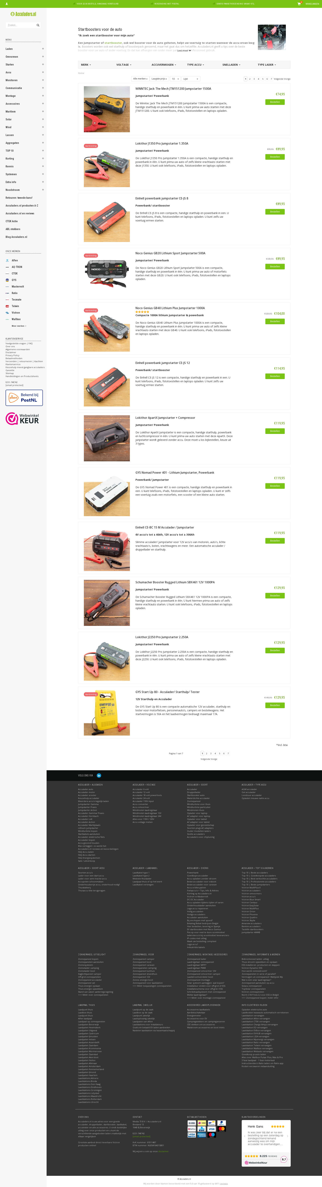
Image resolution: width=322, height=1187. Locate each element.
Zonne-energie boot (143, 979)
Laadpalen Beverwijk (88, 1024)
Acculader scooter (87, 795)
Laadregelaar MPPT (196, 965)
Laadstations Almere (88, 1078)
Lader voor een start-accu (91, 875)
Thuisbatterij (84, 887)
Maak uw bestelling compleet (201, 941)
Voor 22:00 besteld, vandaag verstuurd (98, 4)
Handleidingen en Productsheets (22, 376)
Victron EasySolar (250, 905)
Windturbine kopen (87, 831)
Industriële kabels (196, 947)
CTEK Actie (12, 221)
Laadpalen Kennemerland (91, 1069)
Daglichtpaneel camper (89, 973)
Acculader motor (86, 792)
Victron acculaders (251, 890)
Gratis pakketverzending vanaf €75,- (236, 4)
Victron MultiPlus (250, 908)
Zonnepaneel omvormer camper (203, 973)
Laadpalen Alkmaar (87, 1063)
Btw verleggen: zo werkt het (92, 845)
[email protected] (141, 1136)
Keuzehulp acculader (88, 798)
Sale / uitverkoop (86, 860)
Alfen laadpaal (85, 1018)
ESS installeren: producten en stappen (261, 965)
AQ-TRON (17, 266)
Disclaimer (11, 352)
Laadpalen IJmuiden (88, 1036)
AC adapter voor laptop (198, 816)
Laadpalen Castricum (88, 1033)
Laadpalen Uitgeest (87, 1030)
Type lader (266, 64)
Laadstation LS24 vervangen (255, 1036)
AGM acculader (249, 789)
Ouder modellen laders (199, 831)
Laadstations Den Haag (89, 1084)
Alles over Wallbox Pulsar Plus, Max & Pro (262, 1057)
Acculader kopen (86, 840)
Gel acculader (249, 792)
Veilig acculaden (195, 911)
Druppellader (194, 792)
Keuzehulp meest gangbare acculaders (25, 367)
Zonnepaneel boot (142, 962)
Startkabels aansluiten (89, 834)
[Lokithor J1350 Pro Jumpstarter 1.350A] (107, 163)
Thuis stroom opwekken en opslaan (259, 962)
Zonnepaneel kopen (88, 959)
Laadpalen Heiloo (86, 1060)
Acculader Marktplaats (89, 825)
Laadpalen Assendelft (88, 1042)
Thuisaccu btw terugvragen (91, 890)
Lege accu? (192, 944)
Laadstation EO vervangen (255, 1027)
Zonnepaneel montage (198, 979)
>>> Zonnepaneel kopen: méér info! (260, 997)
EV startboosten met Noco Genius (204, 929)
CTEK (15, 273)
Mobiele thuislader (142, 878)
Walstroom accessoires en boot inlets (205, 1027)
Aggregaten (12, 142)
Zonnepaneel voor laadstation (148, 982)
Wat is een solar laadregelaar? (256, 979)
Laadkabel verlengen (143, 884)
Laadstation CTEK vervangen (256, 1021)
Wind (8, 127)
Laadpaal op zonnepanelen (91, 1021)
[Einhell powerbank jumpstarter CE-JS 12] (107, 383)
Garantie (10, 370)
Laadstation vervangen (253, 1015)
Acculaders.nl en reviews (20, 213)
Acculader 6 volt (141, 789)
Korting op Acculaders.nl (199, 893)
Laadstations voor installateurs (148, 1024)
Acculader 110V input (143, 801)
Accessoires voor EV (197, 1018)
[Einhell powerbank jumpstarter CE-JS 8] (107, 218)
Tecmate (16, 299)
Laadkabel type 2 (141, 875)
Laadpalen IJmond (87, 1072)
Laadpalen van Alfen (143, 1021)
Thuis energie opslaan (89, 985)
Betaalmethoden (14, 358)
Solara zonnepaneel (252, 985)
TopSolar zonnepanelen (254, 988)
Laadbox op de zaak (142, 1012)
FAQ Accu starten (86, 854)
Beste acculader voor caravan (202, 884)
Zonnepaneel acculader (90, 979)
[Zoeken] (37, 23)
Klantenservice (13, 364)
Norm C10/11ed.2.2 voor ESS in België (260, 994)
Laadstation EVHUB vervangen (257, 1033)
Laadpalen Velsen (87, 1039)
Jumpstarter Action (87, 810)
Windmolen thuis (195, 810)
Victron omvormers (251, 893)
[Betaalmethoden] (192, 1122)
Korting (10, 158)
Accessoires (13, 103)
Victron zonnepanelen (253, 991)
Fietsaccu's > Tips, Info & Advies (203, 890)
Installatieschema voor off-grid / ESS (205, 988)
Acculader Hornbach (88, 816)
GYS (14, 280)
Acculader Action (86, 822)
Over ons (10, 346)
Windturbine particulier (199, 807)
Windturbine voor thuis (198, 804)
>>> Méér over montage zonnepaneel (206, 997)
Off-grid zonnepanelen (89, 976)
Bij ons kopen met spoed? (200, 920)
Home (81, 73)
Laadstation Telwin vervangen (257, 1045)
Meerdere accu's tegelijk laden (93, 801)
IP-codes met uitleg (196, 938)
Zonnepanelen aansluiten (91, 962)
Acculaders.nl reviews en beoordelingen (98, 848)
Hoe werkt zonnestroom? (254, 970)
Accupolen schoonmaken (90, 881)
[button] (43, 49)
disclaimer (163, 1151)
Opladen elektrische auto (254, 1009)
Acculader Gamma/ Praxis (91, 813)
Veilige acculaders (196, 914)
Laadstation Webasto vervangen (257, 1051)
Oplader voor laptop (197, 813)
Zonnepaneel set (86, 982)
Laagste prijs (159, 78)
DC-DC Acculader (195, 899)
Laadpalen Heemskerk (89, 1027)
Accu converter (140, 804)
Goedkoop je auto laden (254, 1054)
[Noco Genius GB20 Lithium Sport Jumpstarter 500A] (107, 273)
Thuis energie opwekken (90, 988)
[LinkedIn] (99, 775)
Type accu (194, 64)
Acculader (192, 789)
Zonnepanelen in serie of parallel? (259, 973)
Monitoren (12, 80)
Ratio (15, 293)
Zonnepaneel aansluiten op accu (258, 982)
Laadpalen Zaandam (88, 1045)
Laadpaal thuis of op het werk (147, 881)
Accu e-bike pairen (196, 887)
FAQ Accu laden (86, 851)
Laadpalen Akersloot (88, 1057)
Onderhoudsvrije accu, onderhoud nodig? (99, 884)
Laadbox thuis (85, 1012)
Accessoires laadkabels (198, 1009)
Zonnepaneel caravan (143, 965)
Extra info (11, 182)
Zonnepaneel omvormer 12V (201, 970)
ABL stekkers (13, 229)
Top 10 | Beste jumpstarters (256, 884)
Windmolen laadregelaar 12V (147, 813)
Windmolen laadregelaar (145, 810)
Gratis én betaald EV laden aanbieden (151, 1027)
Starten (10, 64)
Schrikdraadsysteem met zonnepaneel (206, 991)
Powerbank (192, 872)
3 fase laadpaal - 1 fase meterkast (258, 1060)
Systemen (11, 174)
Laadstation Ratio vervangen (256, 1042)
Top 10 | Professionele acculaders (259, 881)
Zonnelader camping (88, 968)
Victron (16, 312)
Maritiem (11, 111)
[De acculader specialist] (23, 14)
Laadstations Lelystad (88, 1093)
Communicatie (14, 88)
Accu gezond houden (88, 843)
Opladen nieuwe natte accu (255, 798)
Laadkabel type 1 (141, 872)
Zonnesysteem (85, 965)
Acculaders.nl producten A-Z (22, 205)
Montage (11, 95)
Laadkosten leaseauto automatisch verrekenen (265, 1012)
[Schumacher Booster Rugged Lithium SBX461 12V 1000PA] (107, 602)
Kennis (10, 166)
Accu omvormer (141, 807)
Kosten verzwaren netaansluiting (258, 1066)
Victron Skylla (248, 920)
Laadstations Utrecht (88, 1102)
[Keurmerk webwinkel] (29, 418)
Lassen (10, 135)
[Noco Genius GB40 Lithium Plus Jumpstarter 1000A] (107, 328)
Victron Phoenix (250, 914)
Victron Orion (248, 911)
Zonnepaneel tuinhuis (144, 970)
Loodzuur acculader (252, 795)
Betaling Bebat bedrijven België (202, 923)
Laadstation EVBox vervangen (256, 1030)
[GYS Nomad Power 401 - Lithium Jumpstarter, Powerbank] (107, 493)
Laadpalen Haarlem (87, 1075)
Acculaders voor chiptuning (200, 837)
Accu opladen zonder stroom (201, 878)
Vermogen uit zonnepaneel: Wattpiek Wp (262, 976)
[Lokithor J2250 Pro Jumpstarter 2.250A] (107, 657)
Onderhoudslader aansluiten (201, 905)
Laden (9, 48)
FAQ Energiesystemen (89, 857)
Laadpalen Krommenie (89, 1048)
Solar (9, 119)
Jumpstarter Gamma (88, 804)
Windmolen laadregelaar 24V (147, 816)
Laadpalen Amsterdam (89, 1066)
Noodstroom (13, 189)
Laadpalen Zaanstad (88, 1054)
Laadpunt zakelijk (141, 1015)
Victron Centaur (250, 902)
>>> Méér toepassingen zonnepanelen (152, 985)
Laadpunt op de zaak (143, 1009)
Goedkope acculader (197, 875)
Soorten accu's (85, 872)
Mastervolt (18, 286)
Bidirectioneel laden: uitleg (255, 959)
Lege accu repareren (197, 908)
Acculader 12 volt (141, 792)
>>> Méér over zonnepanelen (93, 994)
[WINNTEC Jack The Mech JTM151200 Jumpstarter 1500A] (107, 109)
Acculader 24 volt (141, 798)
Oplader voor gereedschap (200, 825)
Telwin (15, 306)
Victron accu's (248, 896)
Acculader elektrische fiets (91, 837)
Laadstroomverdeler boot (200, 976)
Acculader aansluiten (197, 917)
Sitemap (10, 373)
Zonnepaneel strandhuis (145, 973)
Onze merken (13, 251)
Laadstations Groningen (90, 1090)
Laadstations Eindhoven (90, 1087)
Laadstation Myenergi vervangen (258, 1039)
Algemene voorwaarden (18, 349)
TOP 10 (9, 150)
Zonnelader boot (86, 970)
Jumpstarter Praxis (87, 807)
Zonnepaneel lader (196, 959)
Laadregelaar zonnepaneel (200, 962)
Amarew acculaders (251, 923)
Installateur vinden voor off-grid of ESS (206, 985)
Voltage (123, 64)
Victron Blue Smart (251, 899)
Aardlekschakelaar (196, 1012)
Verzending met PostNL (166, 4)
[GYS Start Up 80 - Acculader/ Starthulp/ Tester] (107, 712)
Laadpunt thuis (85, 1009)
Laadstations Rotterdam (90, 1099)
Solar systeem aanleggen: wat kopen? (205, 982)
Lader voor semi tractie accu (92, 878)
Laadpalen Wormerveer (90, 1051)
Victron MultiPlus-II (251, 887)
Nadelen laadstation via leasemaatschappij (154, 1030)
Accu (8, 72)
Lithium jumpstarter (88, 828)
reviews (224, 1183)
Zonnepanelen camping (145, 968)
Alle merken (139, 78)
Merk (85, 64)
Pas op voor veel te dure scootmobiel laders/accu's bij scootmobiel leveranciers (208, 934)
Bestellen (275, 102)
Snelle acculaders (196, 834)
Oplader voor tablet (197, 819)
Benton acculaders (251, 926)
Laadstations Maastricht (89, 1096)
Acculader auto (85, 789)
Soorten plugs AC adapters (200, 828)
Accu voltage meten (143, 822)
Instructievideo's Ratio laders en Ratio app (262, 1063)
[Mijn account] (7, 3)
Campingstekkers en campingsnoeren (206, 1021)
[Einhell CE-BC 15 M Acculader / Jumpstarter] (107, 547)
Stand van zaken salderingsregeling (95, 991)
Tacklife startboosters (252, 929)
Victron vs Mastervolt (197, 896)
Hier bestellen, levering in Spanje (203, 926)
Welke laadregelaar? (197, 994)
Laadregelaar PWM (196, 968)
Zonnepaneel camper (143, 959)
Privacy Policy (12, 355)
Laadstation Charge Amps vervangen (260, 1024)
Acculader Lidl (85, 819)
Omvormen (12, 56)
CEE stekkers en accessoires (201, 1024)
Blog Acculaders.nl (16, 236)
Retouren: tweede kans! (19, 197)
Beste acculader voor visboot (201, 881)
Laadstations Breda (87, 1081)
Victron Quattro (249, 917)
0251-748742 (12, 382)
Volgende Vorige (282, 78)
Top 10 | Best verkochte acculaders (259, 878)
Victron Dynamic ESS (252, 968)
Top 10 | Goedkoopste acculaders (259, 875)
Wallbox (16, 319)
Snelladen (230, 64)
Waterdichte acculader (198, 798)
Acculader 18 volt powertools (147, 795)
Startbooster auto (196, 795)
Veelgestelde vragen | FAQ (19, 343)
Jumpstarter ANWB (251, 932)
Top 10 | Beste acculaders (255, 872)
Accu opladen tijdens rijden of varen (205, 902)
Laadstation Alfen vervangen (256, 1018)
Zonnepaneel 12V (141, 976)
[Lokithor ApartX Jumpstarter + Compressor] (107, 438)
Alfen (15, 260)
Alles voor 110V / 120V (143, 819)
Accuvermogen (163, 64)
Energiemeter (194, 1015)
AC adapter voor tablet (198, 822)
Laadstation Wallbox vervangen (257, 1048)
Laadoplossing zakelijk (144, 1018)
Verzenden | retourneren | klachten (24, 361)
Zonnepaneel (194, 801)
